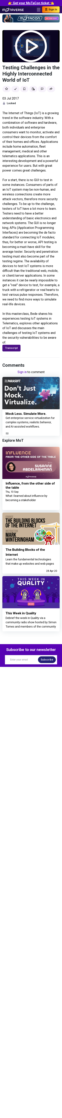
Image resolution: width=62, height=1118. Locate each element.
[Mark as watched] (15, 89)
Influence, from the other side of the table (30, 485)
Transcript (11, 348)
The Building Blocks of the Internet (25, 552)
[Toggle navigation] (38, 9)
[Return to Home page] (13, 9)
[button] (51, 89)
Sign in (22, 372)
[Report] (42, 89)
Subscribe (47, 659)
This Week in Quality (21, 613)
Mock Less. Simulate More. (26, 413)
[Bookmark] (24, 89)
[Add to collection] (33, 89)
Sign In (52, 9)
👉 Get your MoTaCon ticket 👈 (31, 3)
